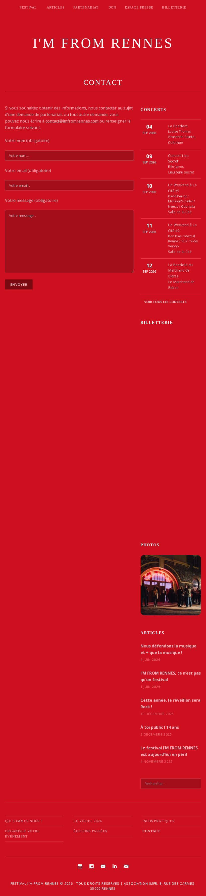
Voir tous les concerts (165, 302)
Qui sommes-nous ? (23, 821)
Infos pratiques (158, 821)
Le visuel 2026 (88, 821)
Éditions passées (90, 831)
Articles (56, 7)
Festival (28, 7)
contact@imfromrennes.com (71, 121)
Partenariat (85, 7)
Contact (151, 831)
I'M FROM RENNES (103, 43)
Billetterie (174, 7)
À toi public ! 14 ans (159, 727)
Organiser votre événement (22, 833)
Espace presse (139, 7)
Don (112, 7)
